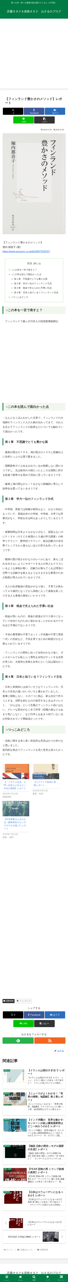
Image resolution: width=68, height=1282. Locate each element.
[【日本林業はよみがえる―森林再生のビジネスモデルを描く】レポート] (16, 808)
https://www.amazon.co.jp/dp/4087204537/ (26, 251)
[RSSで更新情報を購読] (49, 1040)
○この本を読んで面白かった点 (26, 274)
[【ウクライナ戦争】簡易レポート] (45, 771)
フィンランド (25, 1001)
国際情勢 (10, 1001)
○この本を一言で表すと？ (24, 269)
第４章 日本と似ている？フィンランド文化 (36, 292)
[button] (44, 119)
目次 (29, 263)
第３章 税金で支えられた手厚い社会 (33, 288)
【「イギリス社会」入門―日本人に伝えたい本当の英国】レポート (15, 785)
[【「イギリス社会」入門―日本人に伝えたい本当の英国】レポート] (16, 771)
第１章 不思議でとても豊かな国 (30, 279)
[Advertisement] (34, 54)
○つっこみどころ (19, 297)
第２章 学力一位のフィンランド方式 (33, 283)
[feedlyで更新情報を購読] (18, 1040)
